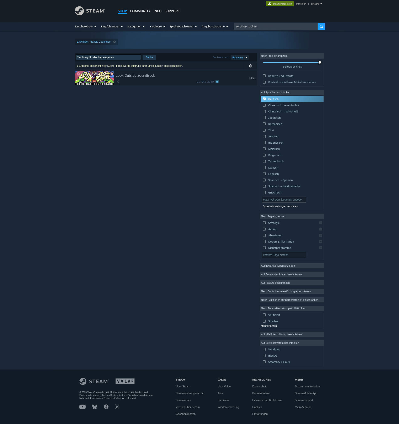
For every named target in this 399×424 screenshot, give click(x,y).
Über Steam (183, 386)
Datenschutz (259, 386)
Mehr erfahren (269, 325)
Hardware (223, 400)
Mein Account (303, 407)
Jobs (220, 393)
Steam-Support (304, 400)
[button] (86, 26)
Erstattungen (260, 413)
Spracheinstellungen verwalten (280, 206)
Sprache (315, 3)
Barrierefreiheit (261, 393)
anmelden (301, 3)
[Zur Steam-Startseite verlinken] (90, 14)
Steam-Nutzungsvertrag (190, 393)
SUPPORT (172, 11)
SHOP (122, 11)
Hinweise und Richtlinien (267, 400)
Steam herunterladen (307, 386)
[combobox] (276, 26)
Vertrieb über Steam (188, 407)
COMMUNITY (140, 11)
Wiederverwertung (228, 407)
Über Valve (224, 386)
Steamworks (183, 400)
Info (158, 11)
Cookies (257, 407)
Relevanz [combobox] (237, 57)
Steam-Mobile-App (306, 393)
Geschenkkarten (186, 413)
